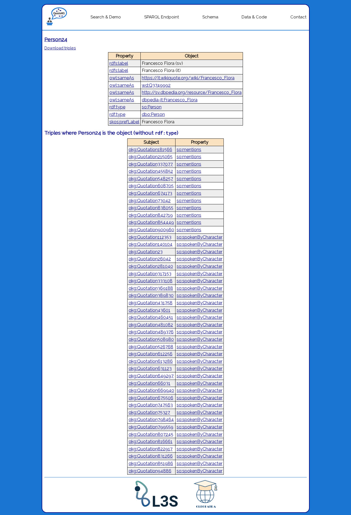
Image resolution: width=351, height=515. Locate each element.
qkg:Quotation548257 (151, 178)
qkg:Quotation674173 (150, 193)
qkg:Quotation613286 (151, 361)
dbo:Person (153, 114)
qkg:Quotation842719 (151, 215)
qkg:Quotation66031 (149, 383)
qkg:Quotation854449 (151, 222)
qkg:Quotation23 (146, 251)
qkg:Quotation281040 (151, 266)
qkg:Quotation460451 (151, 317)
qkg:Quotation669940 (151, 390)
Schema (210, 17)
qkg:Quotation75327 (149, 412)
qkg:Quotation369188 (151, 288)
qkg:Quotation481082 (151, 324)
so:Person (152, 107)
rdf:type (117, 107)
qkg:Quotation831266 (151, 456)
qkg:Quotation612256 (150, 354)
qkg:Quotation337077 (151, 164)
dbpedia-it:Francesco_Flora (169, 99)
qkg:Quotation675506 (151, 397)
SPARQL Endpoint (161, 17)
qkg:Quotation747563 (151, 405)
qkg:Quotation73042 (150, 200)
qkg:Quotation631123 (150, 368)
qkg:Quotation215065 (150, 156)
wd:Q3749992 (156, 85)
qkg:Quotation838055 (151, 207)
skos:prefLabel (124, 121)
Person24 (55, 39)
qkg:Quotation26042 (150, 258)
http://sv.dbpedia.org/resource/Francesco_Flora (192, 92)
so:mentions (189, 149)
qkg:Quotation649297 (151, 375)
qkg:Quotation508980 (151, 339)
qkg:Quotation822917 (150, 449)
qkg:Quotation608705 (151, 185)
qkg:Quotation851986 (151, 463)
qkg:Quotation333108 (150, 280)
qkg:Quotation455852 (151, 171)
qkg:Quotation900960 (151, 229)
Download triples (60, 48)
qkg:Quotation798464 (151, 419)
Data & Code (254, 17)
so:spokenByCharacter (199, 237)
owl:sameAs (121, 77)
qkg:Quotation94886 (150, 471)
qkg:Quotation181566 (150, 149)
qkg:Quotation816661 (150, 441)
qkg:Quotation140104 (150, 244)
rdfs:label (118, 63)
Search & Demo (105, 17)
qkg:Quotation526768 (151, 346)
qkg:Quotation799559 (151, 427)
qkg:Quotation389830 (151, 295)
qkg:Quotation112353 (150, 237)
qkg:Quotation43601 (149, 310)
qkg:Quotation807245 (151, 434)
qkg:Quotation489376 (151, 332)
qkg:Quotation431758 (150, 302)
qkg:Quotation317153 (150, 273)
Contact (298, 17)
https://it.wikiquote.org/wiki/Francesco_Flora (188, 77)
